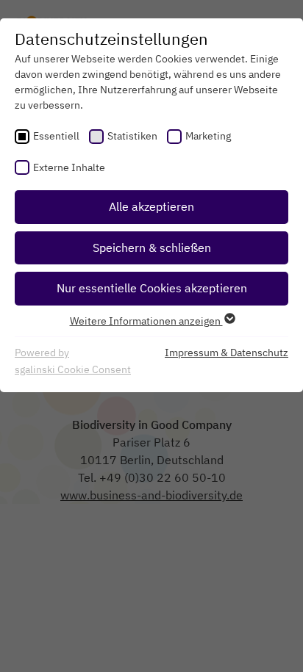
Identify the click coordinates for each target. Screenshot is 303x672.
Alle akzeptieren (151, 206)
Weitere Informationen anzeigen (146, 321)
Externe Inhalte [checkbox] (69, 167)
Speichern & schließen (152, 247)
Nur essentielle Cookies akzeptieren (152, 288)
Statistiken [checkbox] (132, 135)
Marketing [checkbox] (208, 135)
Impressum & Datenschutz (226, 352)
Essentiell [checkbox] (56, 135)
